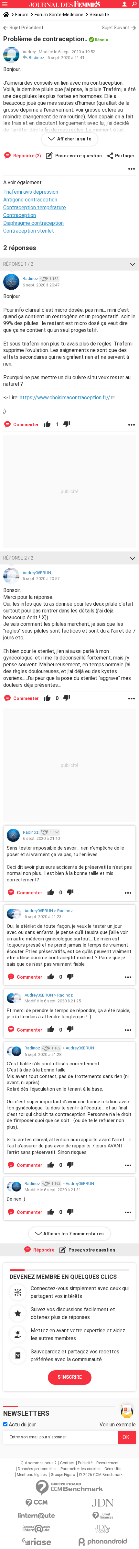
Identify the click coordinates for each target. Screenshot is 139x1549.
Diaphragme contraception (33, 223)
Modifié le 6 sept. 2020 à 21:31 (53, 1189)
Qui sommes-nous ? (38, 1463)
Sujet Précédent (26, 27)
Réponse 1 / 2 (18, 264)
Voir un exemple (118, 1425)
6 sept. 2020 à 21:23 (43, 916)
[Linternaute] (36, 1516)
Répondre (43, 1250)
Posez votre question (78, 155)
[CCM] (36, 1503)
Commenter (25, 424)
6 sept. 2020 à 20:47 (41, 285)
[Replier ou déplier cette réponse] (132, 264)
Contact (67, 1463)
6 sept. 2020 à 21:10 (41, 838)
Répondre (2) (26, 155)
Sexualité (99, 14)
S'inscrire (70, 1377)
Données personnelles (37, 1469)
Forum (21, 14)
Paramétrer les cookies (80, 1469)
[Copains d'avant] (36, 1529)
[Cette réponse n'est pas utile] (66, 424)
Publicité (85, 1463)
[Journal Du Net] (103, 1503)
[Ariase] (36, 1541)
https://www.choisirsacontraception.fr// (65, 397)
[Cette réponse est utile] (47, 424)
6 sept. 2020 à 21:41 (66, 57)
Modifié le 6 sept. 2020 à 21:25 (53, 1000)
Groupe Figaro (63, 1474)
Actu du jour (21, 1425)
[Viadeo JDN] (103, 1529)
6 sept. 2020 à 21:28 (43, 1054)
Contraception (19, 215)
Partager (124, 155)
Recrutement (107, 1463)
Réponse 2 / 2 (18, 558)
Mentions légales (32, 1474)
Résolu (101, 39)
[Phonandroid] (103, 1542)
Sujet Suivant (116, 27)
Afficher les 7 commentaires (73, 1233)
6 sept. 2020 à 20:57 (41, 578)
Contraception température (34, 207)
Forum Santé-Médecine (59, 14)
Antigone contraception (30, 200)
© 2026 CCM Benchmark (101, 1474)
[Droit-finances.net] (103, 1516)
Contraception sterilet (28, 231)
